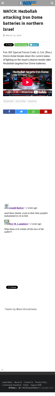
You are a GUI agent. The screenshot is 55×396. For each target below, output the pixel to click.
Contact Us (28, 382)
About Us (18, 382)
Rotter (26, 385)
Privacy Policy (41, 382)
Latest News (7, 382)
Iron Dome (21, 101)
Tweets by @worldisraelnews (21, 309)
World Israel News (30, 388)
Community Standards (11, 385)
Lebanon (32, 101)
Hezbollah (9, 101)
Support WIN (36, 385)
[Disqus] (27, 157)
